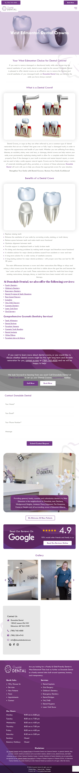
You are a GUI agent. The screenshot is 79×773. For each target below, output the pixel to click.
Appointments (13, 697)
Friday (8, 730)
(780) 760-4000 (12, 2)
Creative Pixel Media (45, 771)
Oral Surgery (48, 687)
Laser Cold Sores (49, 707)
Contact (11, 700)
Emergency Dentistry (50, 694)
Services (11, 687)
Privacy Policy (32, 769)
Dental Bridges (48, 697)
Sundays (9, 738)
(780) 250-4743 (17, 635)
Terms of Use (41, 769)
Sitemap (48, 769)
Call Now (30, 383)
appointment (58, 377)
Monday (9, 715)
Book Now (70, 2)
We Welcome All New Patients (40, 518)
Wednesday (11, 723)
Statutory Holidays (13, 742)
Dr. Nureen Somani (12, 751)
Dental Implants (49, 684)
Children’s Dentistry (50, 691)
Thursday (9, 726)
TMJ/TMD (46, 700)
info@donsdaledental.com (21, 640)
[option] (23, 580)
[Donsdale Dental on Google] (10, 644)
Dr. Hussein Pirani (26, 751)
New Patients (13, 691)
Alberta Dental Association (26, 758)
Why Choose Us (14, 684)
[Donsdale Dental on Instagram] (18, 644)
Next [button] (74, 580)
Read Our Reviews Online (57, 543)
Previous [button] (5, 580)
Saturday (9, 734)
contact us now (32, 360)
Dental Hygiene (49, 704)
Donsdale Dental (49, 74)
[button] (75, 8)
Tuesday (9, 719)
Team (10, 694)
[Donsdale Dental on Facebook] (14, 644)
